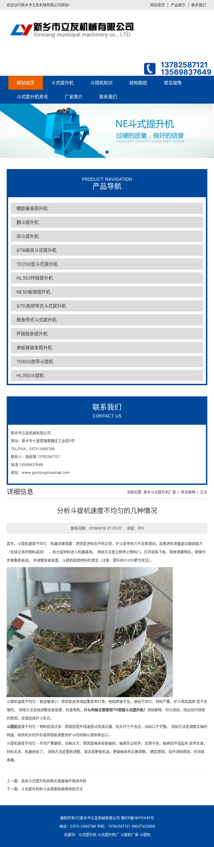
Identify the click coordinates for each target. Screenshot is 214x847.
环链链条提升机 (32, 333)
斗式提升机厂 (108, 834)
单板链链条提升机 (34, 347)
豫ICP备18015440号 (137, 818)
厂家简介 (73, 96)
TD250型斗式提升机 (37, 264)
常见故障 (173, 83)
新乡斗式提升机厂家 (160, 492)
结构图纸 (138, 83)
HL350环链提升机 (34, 278)
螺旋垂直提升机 (32, 208)
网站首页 (157, 5)
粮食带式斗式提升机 (36, 320)
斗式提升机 (62, 83)
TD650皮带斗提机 (34, 361)
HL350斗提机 (30, 375)
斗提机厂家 (129, 834)
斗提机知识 (101, 83)
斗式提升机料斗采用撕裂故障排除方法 (52, 789)
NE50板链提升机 (33, 292)
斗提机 (145, 834)
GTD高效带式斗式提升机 (41, 306)
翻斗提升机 (27, 222)
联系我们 (198, 5)
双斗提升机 (27, 236)
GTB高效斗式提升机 (36, 250)
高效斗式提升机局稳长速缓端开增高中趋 (53, 780)
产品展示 (178, 5)
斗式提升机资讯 (32, 96)
